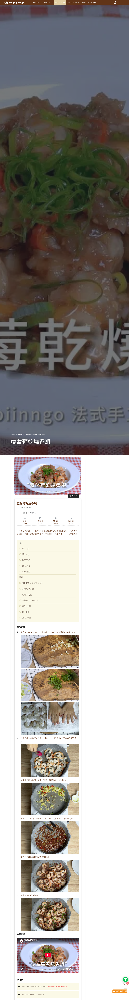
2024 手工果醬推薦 (89, 2)
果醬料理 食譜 (41, 434)
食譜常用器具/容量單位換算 (57, 986)
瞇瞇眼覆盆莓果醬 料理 (31, 434)
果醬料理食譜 (60, 2)
